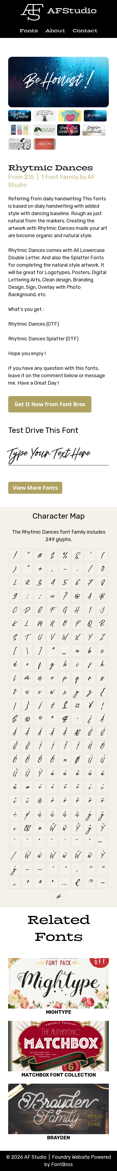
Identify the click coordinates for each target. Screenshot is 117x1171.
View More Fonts (35, 487)
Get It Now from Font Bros (49, 404)
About (55, 30)
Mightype (58, 1012)
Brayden (58, 1138)
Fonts (29, 30)
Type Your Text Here (48, 452)
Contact (85, 30)
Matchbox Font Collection (58, 1075)
